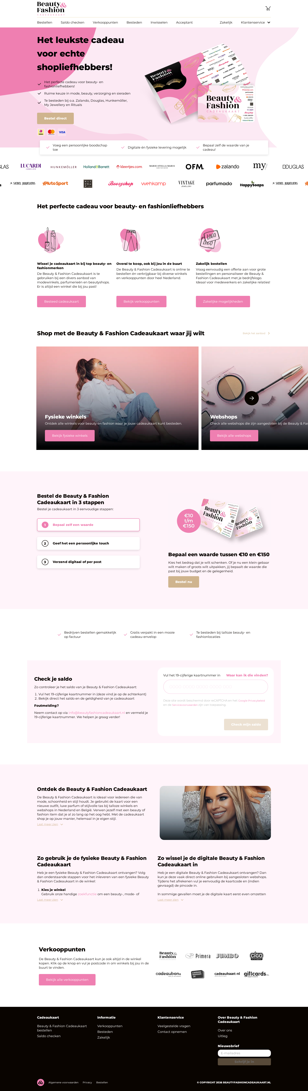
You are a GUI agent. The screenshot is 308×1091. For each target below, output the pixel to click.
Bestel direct (55, 118)
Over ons (225, 1035)
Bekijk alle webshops (234, 436)
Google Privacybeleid (251, 705)
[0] (268, 8)
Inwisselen (159, 22)
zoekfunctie (87, 898)
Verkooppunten (105, 22)
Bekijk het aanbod (254, 333)
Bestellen (44, 22)
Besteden (134, 22)
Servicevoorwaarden (185, 709)
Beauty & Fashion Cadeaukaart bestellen (62, 1032)
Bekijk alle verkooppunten (67, 984)
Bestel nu (183, 586)
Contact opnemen (172, 1036)
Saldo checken (72, 22)
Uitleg (222, 1040)
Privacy (87, 1086)
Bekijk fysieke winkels (70, 436)
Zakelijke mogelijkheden (223, 302)
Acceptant (184, 22)
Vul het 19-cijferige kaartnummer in (191, 680)
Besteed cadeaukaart (61, 302)
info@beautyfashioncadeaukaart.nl (97, 717)
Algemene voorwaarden (63, 1086)
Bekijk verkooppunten (141, 302)
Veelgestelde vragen (174, 1030)
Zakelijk (226, 22)
